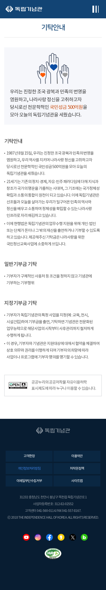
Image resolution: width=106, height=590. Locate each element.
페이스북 (49, 537)
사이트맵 (77, 481)
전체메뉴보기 (95, 9)
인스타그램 (37, 537)
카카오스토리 (61, 537)
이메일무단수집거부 (29, 481)
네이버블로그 (84, 537)
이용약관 (77, 456)
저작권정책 (77, 468)
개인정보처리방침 (29, 468)
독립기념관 (24, 9)
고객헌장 (29, 456)
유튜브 (26, 537)
